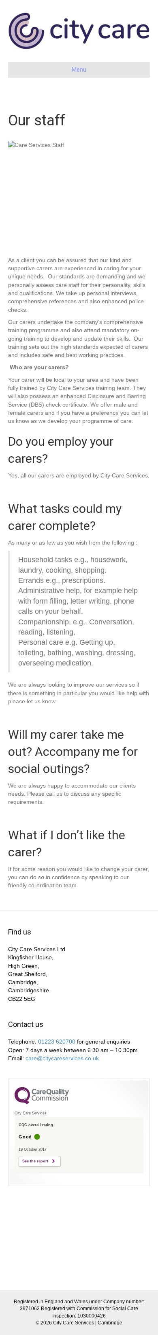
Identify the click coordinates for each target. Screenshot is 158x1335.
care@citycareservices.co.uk (62, 1058)
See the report (35, 1161)
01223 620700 (56, 1041)
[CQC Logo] (42, 1102)
